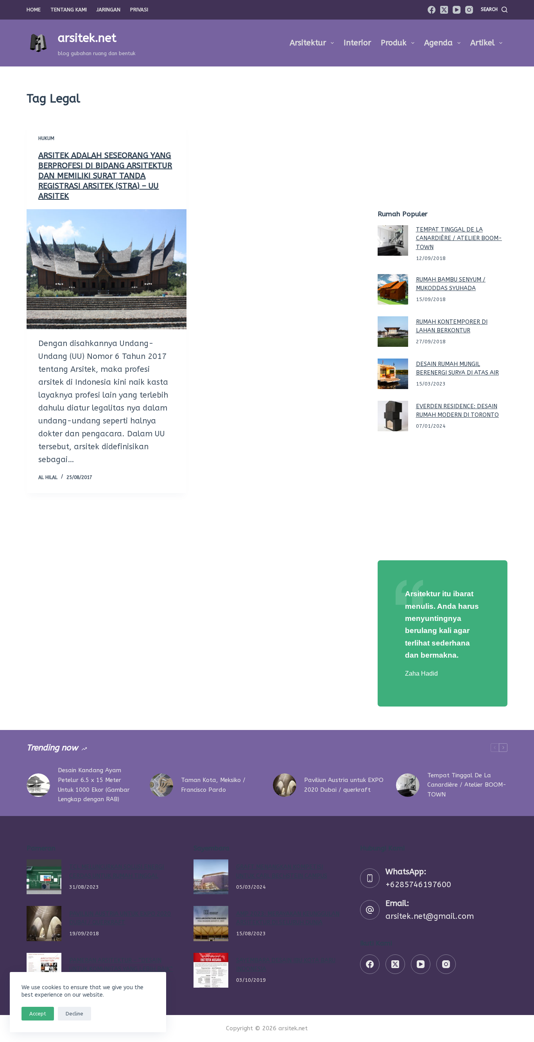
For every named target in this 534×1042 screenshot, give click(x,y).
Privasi (139, 10)
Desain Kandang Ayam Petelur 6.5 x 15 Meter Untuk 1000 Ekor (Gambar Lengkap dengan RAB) (94, 785)
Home (34, 10)
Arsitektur (308, 42)
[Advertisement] (442, 145)
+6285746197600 (418, 884)
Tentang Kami (68, 10)
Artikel (482, 42)
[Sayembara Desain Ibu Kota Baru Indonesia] (211, 970)
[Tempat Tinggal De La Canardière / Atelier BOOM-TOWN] (393, 240)
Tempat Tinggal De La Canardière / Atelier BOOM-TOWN (459, 238)
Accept (37, 1014)
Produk (394, 42)
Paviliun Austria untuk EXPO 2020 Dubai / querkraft (343, 785)
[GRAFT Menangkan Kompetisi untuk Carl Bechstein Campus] (211, 876)
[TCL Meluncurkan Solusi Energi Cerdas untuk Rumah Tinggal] (44, 876)
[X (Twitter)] (444, 10)
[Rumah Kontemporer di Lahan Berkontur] (393, 331)
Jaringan (108, 10)
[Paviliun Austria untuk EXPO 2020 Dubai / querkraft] (284, 785)
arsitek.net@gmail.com (429, 916)
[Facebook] (431, 10)
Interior (357, 42)
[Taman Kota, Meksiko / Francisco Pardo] (161, 785)
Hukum (46, 138)
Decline (74, 1014)
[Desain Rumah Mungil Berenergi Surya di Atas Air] (393, 374)
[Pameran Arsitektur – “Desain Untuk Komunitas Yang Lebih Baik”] (44, 970)
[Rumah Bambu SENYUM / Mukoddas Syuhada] (393, 289)
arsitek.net (87, 38)
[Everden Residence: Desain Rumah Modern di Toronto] (393, 416)
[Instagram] (469, 10)
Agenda (438, 42)
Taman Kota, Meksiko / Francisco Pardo (213, 785)
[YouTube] (457, 10)
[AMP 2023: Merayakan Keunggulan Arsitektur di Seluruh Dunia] (211, 923)
